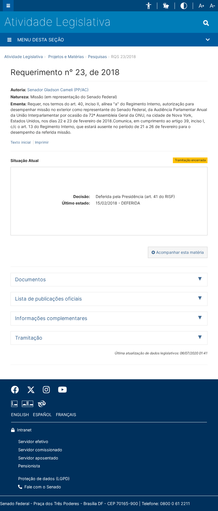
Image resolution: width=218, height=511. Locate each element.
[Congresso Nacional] (27, 403)
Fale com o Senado (42, 486)
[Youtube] (60, 390)
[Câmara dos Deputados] (15, 403)
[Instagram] (46, 390)
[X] (31, 390)
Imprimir (42, 142)
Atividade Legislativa (57, 22)
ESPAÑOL (42, 414)
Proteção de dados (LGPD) (44, 478)
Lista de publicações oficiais (48, 299)
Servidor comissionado (40, 449)
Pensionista (29, 465)
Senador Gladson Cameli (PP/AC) (58, 89)
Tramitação (28, 338)
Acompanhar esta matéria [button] (179, 252)
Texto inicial (21, 142)
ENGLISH (20, 414)
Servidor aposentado (38, 457)
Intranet (24, 429)
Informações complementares (51, 318)
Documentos (30, 279)
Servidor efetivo (33, 441)
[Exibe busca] (206, 23)
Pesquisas (97, 56)
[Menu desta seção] (9, 39)
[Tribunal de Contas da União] (41, 403)
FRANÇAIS (66, 414)
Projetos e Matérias (66, 56)
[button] (148, 6)
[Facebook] (17, 390)
